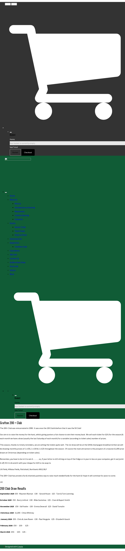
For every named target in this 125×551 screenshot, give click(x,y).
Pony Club (14, 266)
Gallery (13, 270)
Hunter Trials (20, 227)
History (18, 203)
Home (12, 195)
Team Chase (20, 231)
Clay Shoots (15, 250)
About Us (13, 199)
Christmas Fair (16, 239)
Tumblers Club (21, 246)
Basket (15, 152)
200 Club (13, 254)
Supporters (14, 242)
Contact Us (14, 258)
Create (20, 546)
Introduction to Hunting (25, 207)
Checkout (28, 152)
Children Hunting (22, 215)
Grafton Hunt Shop (17, 262)
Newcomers (20, 211)
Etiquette (19, 219)
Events (13, 223)
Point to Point (21, 235)
